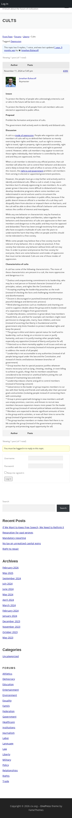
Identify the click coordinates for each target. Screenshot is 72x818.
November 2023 (11, 626)
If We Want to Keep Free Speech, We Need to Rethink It (33, 527)
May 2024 (8, 594)
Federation (9, 711)
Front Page (8, 36)
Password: (9, 466)
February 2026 (11, 567)
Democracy (9, 679)
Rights (6, 775)
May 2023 (8, 637)
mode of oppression (24, 135)
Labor (6, 738)
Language (8, 743)
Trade (6, 781)
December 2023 (11, 621)
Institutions (9, 727)
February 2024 (11, 610)
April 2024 (8, 599)
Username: (9, 458)
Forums (17, 36)
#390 (65, 70)
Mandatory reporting (14, 538)
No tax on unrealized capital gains (22, 543)
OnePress (45, 806)
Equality (7, 700)
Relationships (10, 770)
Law (5, 749)
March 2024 (9, 605)
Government (9, 716)
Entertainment (11, 689)
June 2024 (8, 589)
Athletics (7, 673)
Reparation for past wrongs (18, 532)
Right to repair (11, 548)
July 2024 (8, 583)
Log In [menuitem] (4, 3)
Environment (10, 695)
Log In (8, 478)
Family (6, 705)
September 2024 (12, 578)
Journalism (9, 732)
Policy (6, 765)
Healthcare (9, 722)
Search (6, 501)
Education (8, 684)
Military (7, 759)
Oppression (16, 41)
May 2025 (8, 573)
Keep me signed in (15, 472)
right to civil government (32, 170)
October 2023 (10, 632)
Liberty (26, 36)
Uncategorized (11, 656)
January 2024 (10, 616)
